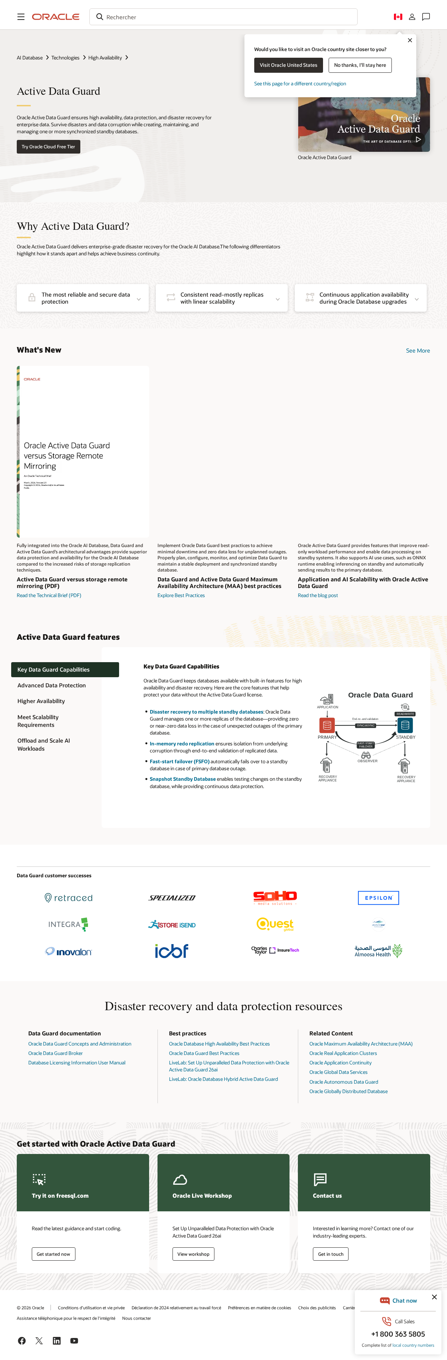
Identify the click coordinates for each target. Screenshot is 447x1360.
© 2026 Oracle (30, 1307)
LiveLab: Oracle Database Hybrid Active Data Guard (223, 1079)
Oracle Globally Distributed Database (348, 1091)
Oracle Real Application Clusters (343, 1053)
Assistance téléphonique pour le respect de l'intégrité (66, 1318)
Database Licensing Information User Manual (76, 1062)
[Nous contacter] (426, 17)
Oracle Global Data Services (338, 1072)
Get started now (53, 1254)
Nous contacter (136, 1318)
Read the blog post (318, 595)
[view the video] (364, 114)
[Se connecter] (412, 17)
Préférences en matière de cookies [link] (259, 1307)
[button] (21, 17)
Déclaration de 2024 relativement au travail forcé (176, 1307)
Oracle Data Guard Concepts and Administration (79, 1043)
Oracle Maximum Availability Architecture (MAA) (361, 1043)
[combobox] (223, 16)
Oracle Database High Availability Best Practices (219, 1043)
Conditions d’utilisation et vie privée (91, 1307)
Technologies (65, 57)
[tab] (65, 670)
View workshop (193, 1254)
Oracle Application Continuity (340, 1062)
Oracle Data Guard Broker (55, 1053)
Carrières (351, 1307)
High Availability (105, 57)
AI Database (30, 57)
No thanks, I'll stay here (360, 65)
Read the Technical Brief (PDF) (49, 595)
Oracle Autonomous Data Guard (343, 1081)
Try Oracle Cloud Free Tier (48, 146)
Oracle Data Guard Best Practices (204, 1053)
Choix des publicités (317, 1307)
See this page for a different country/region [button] (300, 83)
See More (418, 350)
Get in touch (331, 1254)
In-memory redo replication (182, 743)
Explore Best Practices (181, 595)
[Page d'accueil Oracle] (56, 16)
